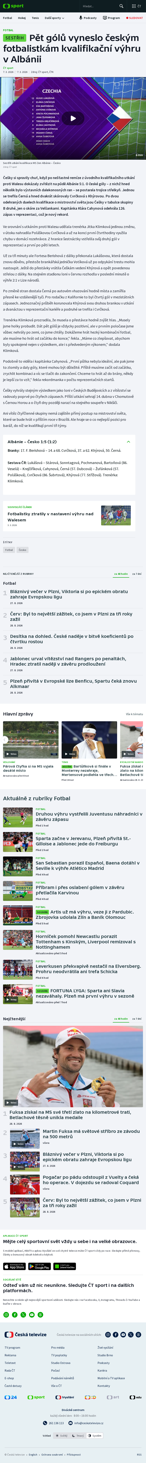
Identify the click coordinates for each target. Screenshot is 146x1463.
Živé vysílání (105, 1347)
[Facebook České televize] (116, 1335)
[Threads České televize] (138, 1335)
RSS (139, 1454)
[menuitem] (7, 17)
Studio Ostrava (60, 1363)
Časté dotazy (13, 1386)
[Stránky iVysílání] (65, 1398)
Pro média (57, 1347)
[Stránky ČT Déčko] (90, 1398)
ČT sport (8, 68)
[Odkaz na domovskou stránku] (19, 6)
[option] (62, 1435)
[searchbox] (99, 6)
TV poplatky (59, 1355)
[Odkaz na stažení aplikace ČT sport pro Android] (39, 1266)
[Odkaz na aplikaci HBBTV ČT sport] (64, 1266)
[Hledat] (121, 6)
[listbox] (78, 1435)
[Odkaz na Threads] (40, 1315)
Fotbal (8, 30)
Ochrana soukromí (52, 1454)
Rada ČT (10, 1370)
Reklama (10, 1355)
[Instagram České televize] (108, 1335)
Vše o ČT (56, 1386)
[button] (73, 118)
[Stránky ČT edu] (135, 1398)
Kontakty (104, 1386)
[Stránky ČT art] (113, 1398)
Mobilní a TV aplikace (111, 1378)
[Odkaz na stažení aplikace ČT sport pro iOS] (14, 1266)
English (33, 1454)
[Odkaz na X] (23, 1315)
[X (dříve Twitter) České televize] (131, 1335)
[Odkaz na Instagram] (6, 1315)
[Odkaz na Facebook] (15, 1315)
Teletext (10, 1363)
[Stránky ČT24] (11, 1398)
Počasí (55, 1370)
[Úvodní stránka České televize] (26, 1335)
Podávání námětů (62, 1378)
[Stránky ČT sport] (36, 1398)
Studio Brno (105, 1355)
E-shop (9, 1378)
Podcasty (104, 1363)
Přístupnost (74, 1454)
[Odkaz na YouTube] (32, 1315)
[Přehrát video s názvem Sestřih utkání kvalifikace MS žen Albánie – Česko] (73, 118)
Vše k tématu (134, 714)
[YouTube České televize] (123, 1335)
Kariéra (102, 1370)
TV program (12, 1347)
